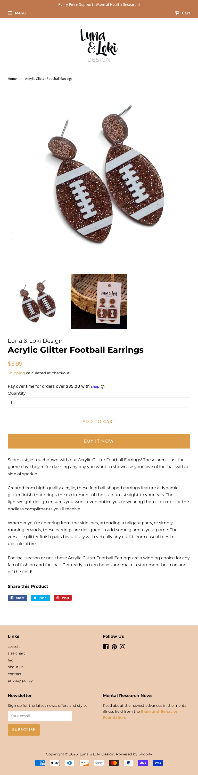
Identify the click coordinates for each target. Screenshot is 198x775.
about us (15, 667)
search (14, 646)
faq (10, 660)
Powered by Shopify (134, 754)
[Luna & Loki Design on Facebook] (106, 648)
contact (15, 674)
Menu (20, 13)
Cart (185, 13)
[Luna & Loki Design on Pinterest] (114, 648)
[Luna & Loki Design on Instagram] (122, 648)
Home (12, 79)
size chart (16, 653)
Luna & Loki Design (97, 754)
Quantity (17, 393)
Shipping (16, 373)
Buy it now (99, 441)
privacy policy (20, 680)
